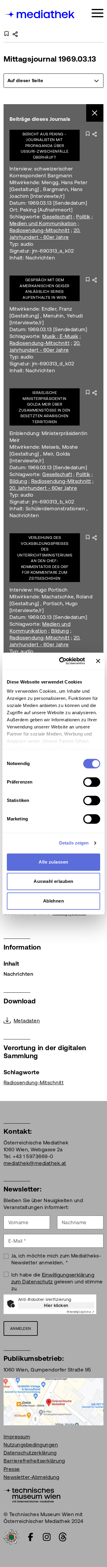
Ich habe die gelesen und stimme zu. (57, 1281)
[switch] (91, 782)
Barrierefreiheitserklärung (34, 1461)
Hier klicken (56, 1305)
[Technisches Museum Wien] (32, 1494)
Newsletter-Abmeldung (31, 1477)
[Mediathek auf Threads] (62, 1537)
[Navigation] (97, 13)
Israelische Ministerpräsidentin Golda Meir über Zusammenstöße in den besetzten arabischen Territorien (44, 407)
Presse (12, 1469)
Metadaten (27, 1021)
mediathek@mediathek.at (35, 1163)
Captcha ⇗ (80, 1311)
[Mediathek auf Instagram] (46, 1537)
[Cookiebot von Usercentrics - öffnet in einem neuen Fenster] (62, 661)
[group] (53, 80)
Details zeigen (74, 842)
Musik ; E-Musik (60, 336)
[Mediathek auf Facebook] (30, 1537)
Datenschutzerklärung (30, 1453)
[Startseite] (39, 14)
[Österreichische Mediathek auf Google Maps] (53, 1401)
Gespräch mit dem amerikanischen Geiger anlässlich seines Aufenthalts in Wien (44, 289)
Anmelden (20, 1328)
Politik (83, 217)
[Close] (95, 113)
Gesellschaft (57, 217)
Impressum (17, 1437)
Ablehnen (53, 900)
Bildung (18, 481)
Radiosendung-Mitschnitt (40, 230)
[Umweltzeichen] (11, 1536)
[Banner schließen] (98, 661)
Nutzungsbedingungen (31, 1445)
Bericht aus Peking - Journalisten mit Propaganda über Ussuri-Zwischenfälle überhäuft (45, 145)
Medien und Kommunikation (43, 223)
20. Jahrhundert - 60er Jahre (43, 488)
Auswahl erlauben (53, 881)
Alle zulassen (53, 861)
